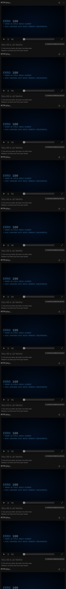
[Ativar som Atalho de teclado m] (11, 587)
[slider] (39, 587)
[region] (33, 294)
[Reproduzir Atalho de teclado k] (3, 587)
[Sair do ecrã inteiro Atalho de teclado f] (63, 587)
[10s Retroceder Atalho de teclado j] (7, 587)
